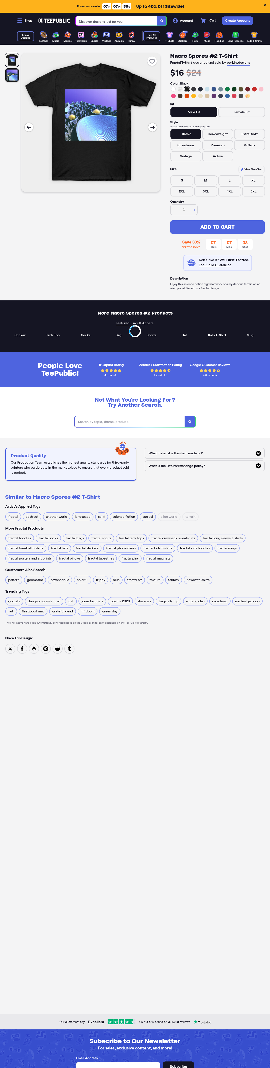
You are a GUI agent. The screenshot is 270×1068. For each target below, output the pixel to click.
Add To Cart (217, 227)
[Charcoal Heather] (193, 89)
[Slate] (220, 89)
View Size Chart (253, 169)
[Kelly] (227, 89)
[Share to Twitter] (10, 648)
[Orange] (187, 96)
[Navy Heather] (220, 96)
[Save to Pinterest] (46, 648)
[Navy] (200, 89)
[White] (173, 89)
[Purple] (214, 96)
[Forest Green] (234, 89)
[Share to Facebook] (22, 648)
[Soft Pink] (261, 89)
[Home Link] (54, 20)
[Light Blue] (207, 89)
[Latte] (207, 96)
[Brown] (180, 96)
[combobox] (116, 21)
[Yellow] (193, 96)
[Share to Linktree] (34, 648)
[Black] (187, 89)
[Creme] (200, 96)
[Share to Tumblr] (69, 648)
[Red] (254, 89)
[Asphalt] (241, 96)
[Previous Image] (28, 127)
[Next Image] (152, 127)
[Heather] (180, 89)
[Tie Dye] (247, 96)
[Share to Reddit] (58, 648)
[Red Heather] (234, 96)
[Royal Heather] (227, 96)
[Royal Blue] (214, 89)
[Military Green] (241, 89)
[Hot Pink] (173, 96)
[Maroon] (247, 89)
